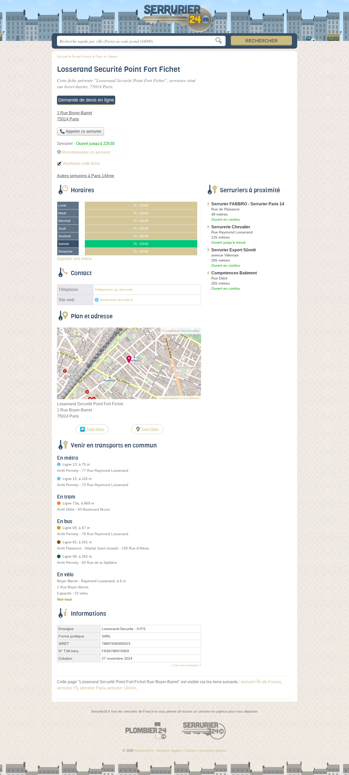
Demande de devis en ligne (86, 100)
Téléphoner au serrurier (114, 289)
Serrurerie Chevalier (230, 227)
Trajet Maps (150, 429)
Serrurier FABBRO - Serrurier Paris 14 (247, 204)
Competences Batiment (234, 273)
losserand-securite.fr (116, 300)
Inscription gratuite (213, 750)
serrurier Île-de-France (261, 682)
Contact (190, 750)
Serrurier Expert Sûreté (233, 250)
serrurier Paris (92, 688)
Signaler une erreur (74, 258)
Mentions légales (169, 750)
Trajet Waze (95, 429)
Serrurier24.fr (174, 18)
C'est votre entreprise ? (186, 665)
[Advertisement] (249, 98)
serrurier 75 (67, 688)
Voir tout (64, 599)
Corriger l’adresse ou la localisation (179, 398)
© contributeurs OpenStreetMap (181, 330)
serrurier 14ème (121, 688)
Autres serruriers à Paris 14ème (85, 176)
